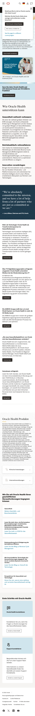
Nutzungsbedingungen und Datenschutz (13, 695)
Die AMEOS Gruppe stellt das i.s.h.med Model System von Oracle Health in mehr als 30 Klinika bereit (17, 311)
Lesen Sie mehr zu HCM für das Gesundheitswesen (14, 532)
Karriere (15, 701)
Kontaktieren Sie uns (9, 95)
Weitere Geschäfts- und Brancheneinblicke (12, 512)
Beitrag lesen (7, 326)
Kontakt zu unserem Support (15, 678)
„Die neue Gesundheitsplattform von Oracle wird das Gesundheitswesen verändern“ (17, 338)
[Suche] (20, 3)
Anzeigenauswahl (6, 701)
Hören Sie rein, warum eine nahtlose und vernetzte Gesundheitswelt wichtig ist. (17, 582)
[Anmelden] (27, 3)
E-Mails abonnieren (24, 701)
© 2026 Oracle (6, 692)
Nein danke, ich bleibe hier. (13, 28)
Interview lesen (7, 257)
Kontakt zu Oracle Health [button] (14, 631)
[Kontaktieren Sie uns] (31, 3)
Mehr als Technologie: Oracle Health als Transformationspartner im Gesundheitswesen (15, 227)
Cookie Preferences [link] (15, 698)
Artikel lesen (7, 297)
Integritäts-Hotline (7, 704)
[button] (3, 3)
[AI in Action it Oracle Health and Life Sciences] (17, 66)
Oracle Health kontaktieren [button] (10, 53)
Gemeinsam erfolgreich (10, 371)
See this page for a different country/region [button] (13, 34)
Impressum (5, 698)
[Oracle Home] (8, 3)
